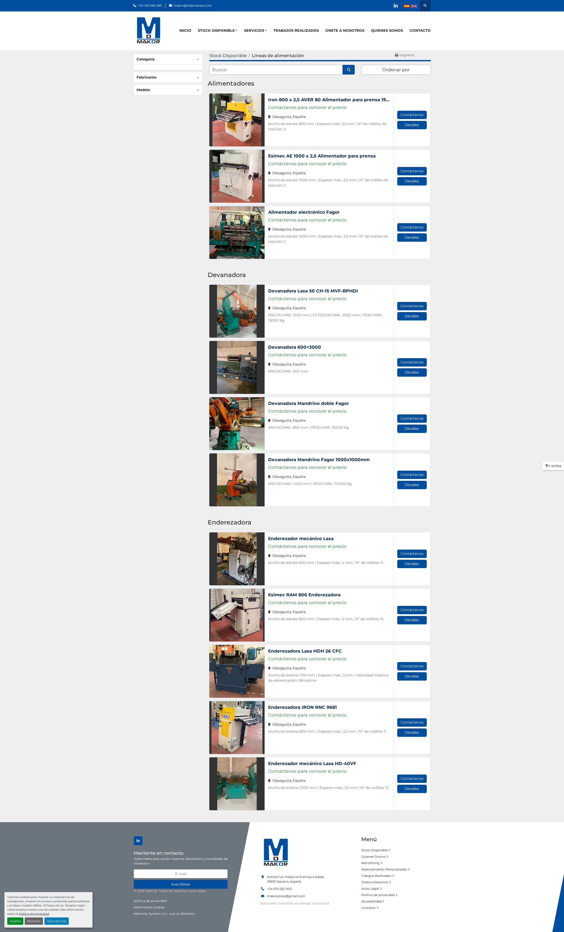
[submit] (349, 70)
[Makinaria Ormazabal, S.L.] (275, 853)
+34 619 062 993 (150, 5)
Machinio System (147, 914)
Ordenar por (396, 69)
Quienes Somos (387, 30)
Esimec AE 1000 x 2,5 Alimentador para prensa (322, 156)
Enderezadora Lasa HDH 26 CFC (305, 651)
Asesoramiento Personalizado (384, 869)
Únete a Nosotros (344, 30)
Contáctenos (412, 115)
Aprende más (56, 921)
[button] (217, 30)
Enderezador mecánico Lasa (301, 538)
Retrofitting (370, 863)
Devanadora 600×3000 (294, 347)
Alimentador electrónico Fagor (304, 212)
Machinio (188, 914)
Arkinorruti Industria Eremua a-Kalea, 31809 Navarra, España (295, 879)
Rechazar (34, 921)
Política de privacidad (34, 913)
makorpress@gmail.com (286, 896)
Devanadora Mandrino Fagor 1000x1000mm (319, 459)
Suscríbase (180, 884)
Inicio (185, 30)
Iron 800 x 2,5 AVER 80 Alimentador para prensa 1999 (330, 99)
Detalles (412, 125)
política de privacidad (150, 901)
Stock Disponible (216, 30)
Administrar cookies (149, 907)
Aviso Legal (370, 889)
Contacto (420, 30)
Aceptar (15, 921)
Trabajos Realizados (296, 30)
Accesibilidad (371, 901)
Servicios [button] (254, 30)
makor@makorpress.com (193, 5)
